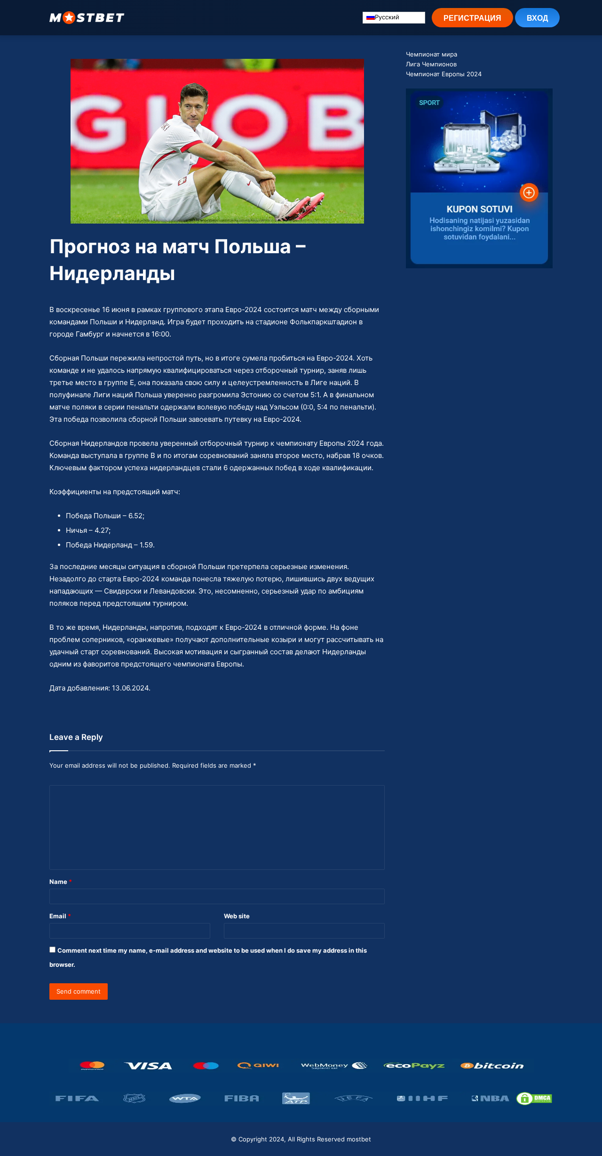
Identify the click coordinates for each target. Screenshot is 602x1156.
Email (60, 916)
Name (60, 881)
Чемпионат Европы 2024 (444, 74)
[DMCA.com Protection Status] (534, 1099)
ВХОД (537, 17)
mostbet (359, 1139)
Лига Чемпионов (431, 64)
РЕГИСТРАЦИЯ (472, 17)
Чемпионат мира (431, 54)
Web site (237, 916)
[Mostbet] (87, 17)
